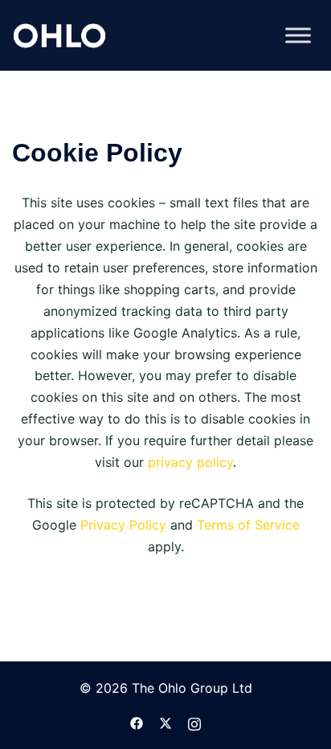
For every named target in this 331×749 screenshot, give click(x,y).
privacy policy (190, 462)
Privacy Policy (123, 525)
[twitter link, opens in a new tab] (165, 722)
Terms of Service (248, 525)
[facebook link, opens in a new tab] (136, 722)
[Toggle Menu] (298, 35)
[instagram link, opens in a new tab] (194, 722)
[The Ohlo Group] (59, 34)
